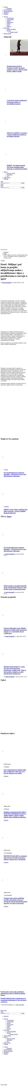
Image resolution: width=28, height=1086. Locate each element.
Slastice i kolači (14, 32)
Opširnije (6, 776)
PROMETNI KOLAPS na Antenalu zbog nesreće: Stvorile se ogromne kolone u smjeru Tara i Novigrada (15, 857)
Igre (8, 176)
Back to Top (4, 1010)
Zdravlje (9, 26)
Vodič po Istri (7, 177)
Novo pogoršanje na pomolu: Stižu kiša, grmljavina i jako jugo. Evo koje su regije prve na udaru (15, 771)
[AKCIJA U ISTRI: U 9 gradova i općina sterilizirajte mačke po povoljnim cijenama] (17, 118)
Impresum (9, 8)
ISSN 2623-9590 (19, 1004)
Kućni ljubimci (7, 33)
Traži (23, 183)
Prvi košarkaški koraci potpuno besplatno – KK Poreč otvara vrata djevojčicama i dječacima (15, 474)
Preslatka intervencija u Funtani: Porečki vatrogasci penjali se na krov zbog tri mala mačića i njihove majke (17, 68)
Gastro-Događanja (11, 29)
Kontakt (6, 14)
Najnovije (6, 1016)
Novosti (6, 16)
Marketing (6, 12)
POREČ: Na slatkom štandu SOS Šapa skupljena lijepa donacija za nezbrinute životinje (17, 167)
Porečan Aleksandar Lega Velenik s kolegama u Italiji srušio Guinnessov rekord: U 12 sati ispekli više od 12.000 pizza (15, 630)
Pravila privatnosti (8, 11)
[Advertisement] (14, 401)
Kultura (9, 21)
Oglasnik (6, 179)
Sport (8, 25)
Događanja (9, 174)
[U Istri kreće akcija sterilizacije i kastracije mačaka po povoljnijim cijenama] (17, 86)
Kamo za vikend (11, 173)
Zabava (5, 172)
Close (2, 1012)
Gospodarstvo (10, 19)
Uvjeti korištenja (8, 9)
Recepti (9, 30)
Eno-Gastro (6, 28)
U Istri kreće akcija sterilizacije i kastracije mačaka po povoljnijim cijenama (17, 102)
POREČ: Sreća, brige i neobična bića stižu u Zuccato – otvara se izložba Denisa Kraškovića (15, 511)
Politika (9, 23)
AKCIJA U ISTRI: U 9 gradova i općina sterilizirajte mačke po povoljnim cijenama (17, 134)
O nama (6, 7)
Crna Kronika (10, 18)
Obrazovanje (10, 22)
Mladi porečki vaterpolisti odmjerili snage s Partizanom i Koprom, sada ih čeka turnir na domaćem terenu (15, 587)
